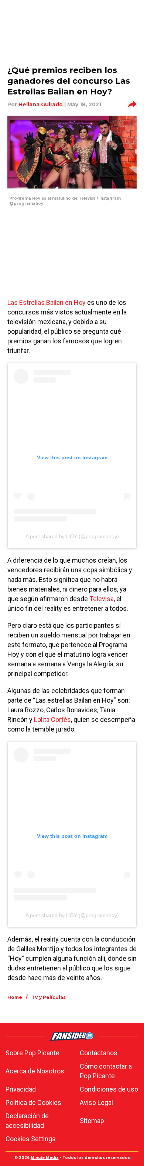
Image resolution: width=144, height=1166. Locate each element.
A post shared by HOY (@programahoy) (72, 536)
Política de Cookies (33, 1102)
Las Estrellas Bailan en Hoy (46, 302)
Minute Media (45, 1157)
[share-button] (132, 104)
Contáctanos (98, 1053)
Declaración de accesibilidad (27, 1120)
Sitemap (92, 1121)
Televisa (101, 599)
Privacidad (21, 1089)
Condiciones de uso (109, 1089)
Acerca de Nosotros (35, 1071)
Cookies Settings (31, 1139)
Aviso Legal (96, 1102)
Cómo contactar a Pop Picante (106, 1071)
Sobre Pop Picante (32, 1053)
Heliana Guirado (40, 104)
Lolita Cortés (52, 719)
